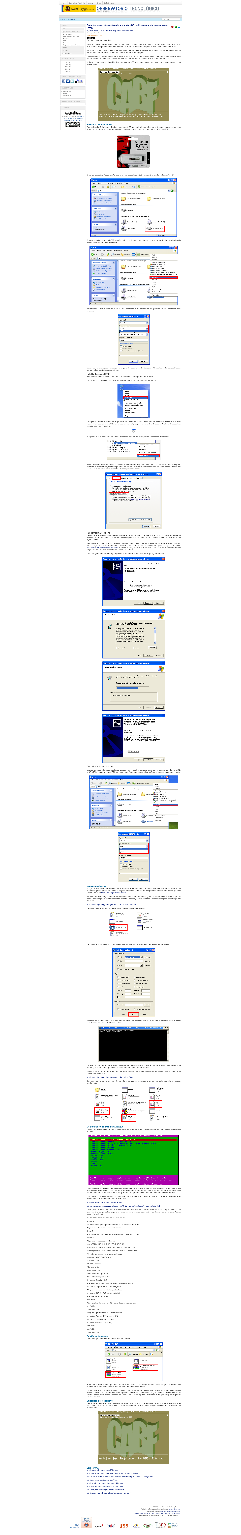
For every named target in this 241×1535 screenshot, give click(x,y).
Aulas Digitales (67, 34)
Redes (65, 40)
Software (98, 3)
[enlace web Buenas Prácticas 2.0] (86, 1528)
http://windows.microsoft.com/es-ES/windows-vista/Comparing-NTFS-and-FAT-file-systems (120, 1477)
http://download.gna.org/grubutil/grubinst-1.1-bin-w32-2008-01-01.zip (111, 905)
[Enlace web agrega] (99, 1528)
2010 (65, 69)
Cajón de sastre (109, 3)
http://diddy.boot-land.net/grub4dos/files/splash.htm (105, 1490)
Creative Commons (174, 1509)
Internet (90, 3)
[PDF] (172, 28)
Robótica (66, 43)
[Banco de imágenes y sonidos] (173, 1528)
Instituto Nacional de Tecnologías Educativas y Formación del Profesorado (157, 1513)
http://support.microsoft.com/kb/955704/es (102, 548)
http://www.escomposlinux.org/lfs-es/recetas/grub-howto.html (109, 1493)
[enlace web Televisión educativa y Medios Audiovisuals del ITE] (148, 1528)
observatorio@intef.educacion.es (170, 1511)
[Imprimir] (175, 28)
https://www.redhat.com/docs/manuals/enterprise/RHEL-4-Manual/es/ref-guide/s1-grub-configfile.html (123, 1206)
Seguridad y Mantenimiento (123, 31)
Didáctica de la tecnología (71, 36)
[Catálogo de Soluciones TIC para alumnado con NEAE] (160, 1528)
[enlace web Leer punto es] (123, 1528)
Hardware (66, 38)
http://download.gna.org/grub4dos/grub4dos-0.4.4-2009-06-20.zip (110, 1077)
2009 (65, 71)
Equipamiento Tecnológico (77, 3)
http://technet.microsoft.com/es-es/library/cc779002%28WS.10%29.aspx (113, 1473)
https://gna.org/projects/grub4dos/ (113, 893)
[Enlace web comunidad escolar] (111, 1528)
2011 (65, 67)
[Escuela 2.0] (74, 1528)
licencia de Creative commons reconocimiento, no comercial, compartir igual (73, 118)
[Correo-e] (179, 28)
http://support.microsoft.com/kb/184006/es (102, 1470)
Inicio (64, 3)
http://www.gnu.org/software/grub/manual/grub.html (105, 1486)
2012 (65, 65)
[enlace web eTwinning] (136, 1528)
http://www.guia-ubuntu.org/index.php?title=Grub (104, 1202)
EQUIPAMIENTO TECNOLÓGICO (99, 31)
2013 (65, 62)
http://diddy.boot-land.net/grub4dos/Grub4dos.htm (105, 1483)
